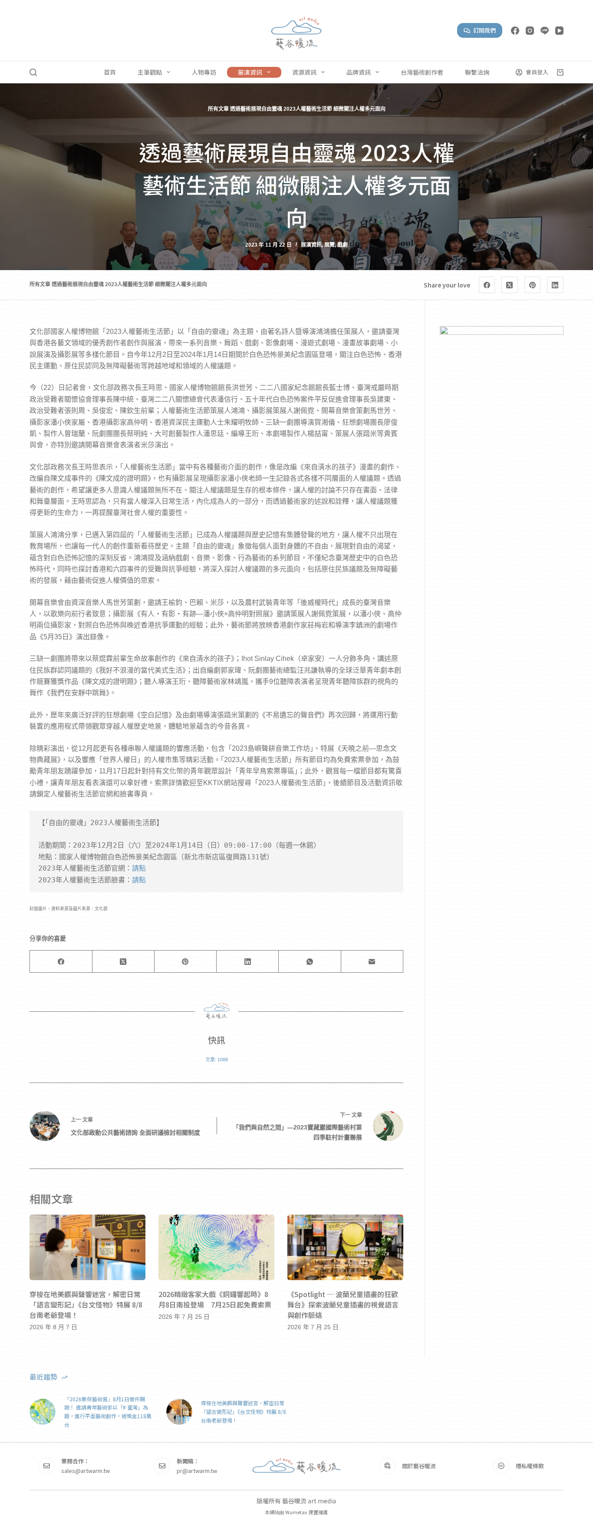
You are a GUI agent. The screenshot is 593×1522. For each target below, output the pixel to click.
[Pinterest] (532, 285)
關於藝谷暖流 (419, 1466)
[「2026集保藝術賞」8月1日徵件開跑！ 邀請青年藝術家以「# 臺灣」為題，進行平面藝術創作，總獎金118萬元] (43, 1412)
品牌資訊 (358, 72)
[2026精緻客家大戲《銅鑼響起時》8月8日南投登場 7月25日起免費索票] (216, 1247)
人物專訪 (204, 72)
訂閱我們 (484, 30)
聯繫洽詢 (477, 72)
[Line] (544, 30)
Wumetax (296, 1512)
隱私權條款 (530, 1466)
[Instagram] (530, 30)
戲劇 (342, 245)
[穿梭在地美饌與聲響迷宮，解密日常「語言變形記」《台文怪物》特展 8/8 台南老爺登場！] (87, 1247)
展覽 (329, 245)
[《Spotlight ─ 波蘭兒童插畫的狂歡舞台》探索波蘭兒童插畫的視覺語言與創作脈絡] (345, 1247)
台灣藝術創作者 (422, 72)
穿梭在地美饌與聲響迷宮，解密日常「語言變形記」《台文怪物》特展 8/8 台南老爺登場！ (86, 1304)
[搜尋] (33, 72)
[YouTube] (559, 30)
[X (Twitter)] (509, 285)
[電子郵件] (372, 962)
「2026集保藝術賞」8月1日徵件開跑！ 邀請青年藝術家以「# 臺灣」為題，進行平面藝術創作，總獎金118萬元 (108, 1411)
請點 (139, 868)
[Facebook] (515, 30)
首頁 (110, 72)
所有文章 (218, 109)
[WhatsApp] (310, 962)
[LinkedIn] (555, 285)
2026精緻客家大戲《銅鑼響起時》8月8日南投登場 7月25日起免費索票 (214, 1299)
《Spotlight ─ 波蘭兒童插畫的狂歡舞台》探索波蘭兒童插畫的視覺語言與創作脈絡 (343, 1304)
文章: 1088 (216, 1059)
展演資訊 (250, 72)
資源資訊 (304, 72)
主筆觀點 (150, 72)
